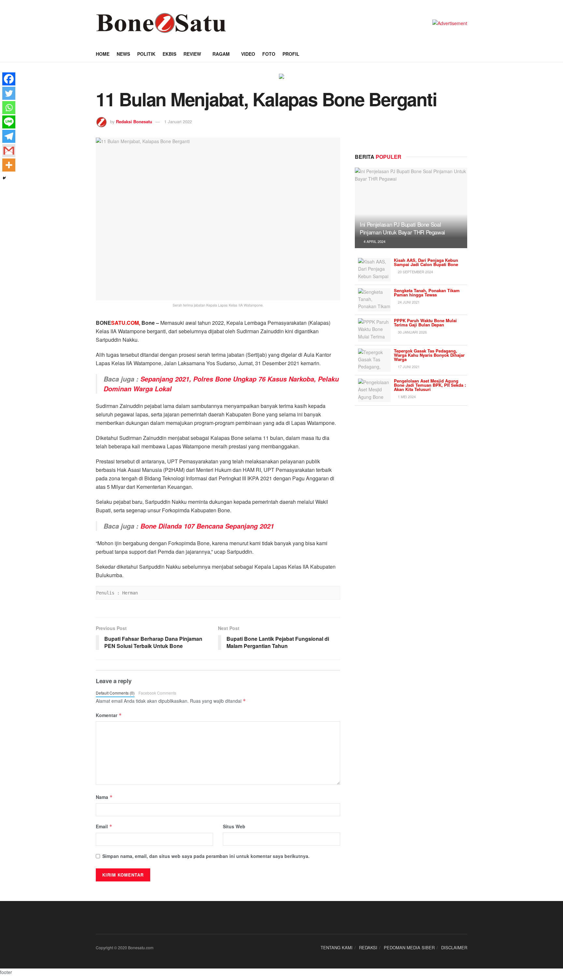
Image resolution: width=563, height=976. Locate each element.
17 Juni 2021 (408, 366)
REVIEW (192, 54)
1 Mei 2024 (406, 396)
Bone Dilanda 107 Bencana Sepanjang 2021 (207, 526)
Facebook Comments (157, 693)
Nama (104, 797)
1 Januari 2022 (178, 121)
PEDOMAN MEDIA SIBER (409, 947)
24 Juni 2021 (408, 302)
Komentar (109, 715)
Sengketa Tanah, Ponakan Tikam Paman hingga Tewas (427, 292)
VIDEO (248, 54)
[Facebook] (8, 78)
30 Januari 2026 (412, 332)
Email (104, 826)
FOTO (268, 54)
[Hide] (4, 178)
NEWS (123, 54)
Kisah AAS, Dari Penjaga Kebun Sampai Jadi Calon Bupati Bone (426, 262)
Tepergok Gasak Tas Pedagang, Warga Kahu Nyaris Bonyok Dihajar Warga (429, 355)
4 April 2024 (374, 241)
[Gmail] (8, 150)
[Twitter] (8, 93)
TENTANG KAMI (337, 947)
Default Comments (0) (115, 693)
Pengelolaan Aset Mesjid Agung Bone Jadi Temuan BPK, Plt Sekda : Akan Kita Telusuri (430, 385)
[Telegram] (8, 136)
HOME (102, 54)
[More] (8, 165)
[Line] (8, 121)
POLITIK (146, 54)
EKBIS (169, 54)
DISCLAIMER (454, 947)
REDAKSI (368, 947)
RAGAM (221, 54)
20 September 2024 (415, 271)
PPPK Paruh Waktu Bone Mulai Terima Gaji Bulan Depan (425, 322)
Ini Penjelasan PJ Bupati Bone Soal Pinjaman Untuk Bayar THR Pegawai (402, 228)
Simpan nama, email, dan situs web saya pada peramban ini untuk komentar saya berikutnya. (206, 856)
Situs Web (234, 826)
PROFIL (290, 54)
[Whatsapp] (8, 107)
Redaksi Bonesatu (134, 121)
